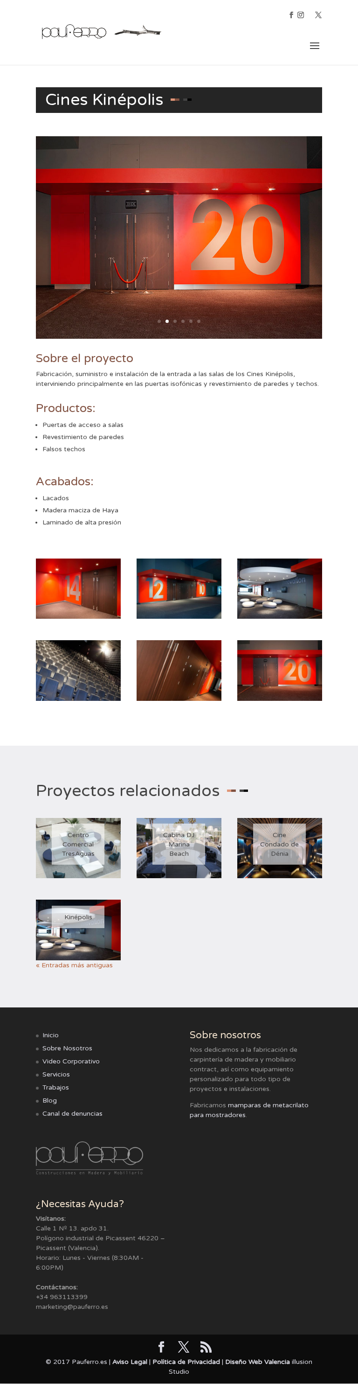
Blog (49, 1100)
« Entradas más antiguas (74, 965)
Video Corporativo (71, 1061)
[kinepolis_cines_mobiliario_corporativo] (179, 701)
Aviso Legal (129, 1362)
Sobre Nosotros (67, 1048)
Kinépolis (78, 917)
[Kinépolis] (78, 930)
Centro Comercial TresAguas (78, 844)
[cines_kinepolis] (78, 618)
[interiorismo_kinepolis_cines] (78, 701)
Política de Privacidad (186, 1362)
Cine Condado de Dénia (279, 844)
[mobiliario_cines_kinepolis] (279, 701)
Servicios (56, 1074)
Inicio (50, 1035)
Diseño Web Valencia (257, 1362)
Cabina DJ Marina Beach (178, 844)
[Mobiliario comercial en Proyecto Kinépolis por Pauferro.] (279, 618)
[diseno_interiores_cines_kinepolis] (179, 618)
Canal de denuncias (72, 1114)
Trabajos (55, 1087)
